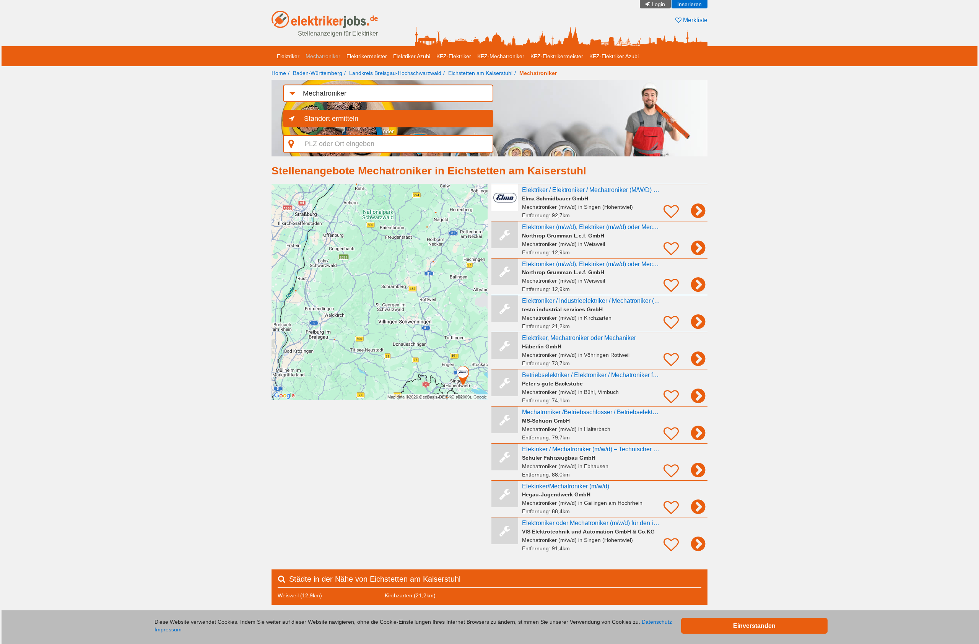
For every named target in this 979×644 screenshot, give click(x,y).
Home (279, 73)
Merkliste (694, 20)
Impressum (168, 629)
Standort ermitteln (331, 118)
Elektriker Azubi (411, 56)
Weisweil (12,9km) (300, 595)
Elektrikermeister (366, 56)
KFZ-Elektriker (453, 56)
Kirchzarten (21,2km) (410, 595)
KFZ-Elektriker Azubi (614, 56)
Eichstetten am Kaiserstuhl (480, 73)
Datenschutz (657, 622)
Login (658, 4)
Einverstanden (754, 626)
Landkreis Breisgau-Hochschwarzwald (395, 73)
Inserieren (689, 4)
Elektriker (288, 56)
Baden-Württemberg (317, 73)
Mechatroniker (323, 56)
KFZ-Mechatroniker (500, 56)
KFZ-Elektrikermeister (556, 56)
